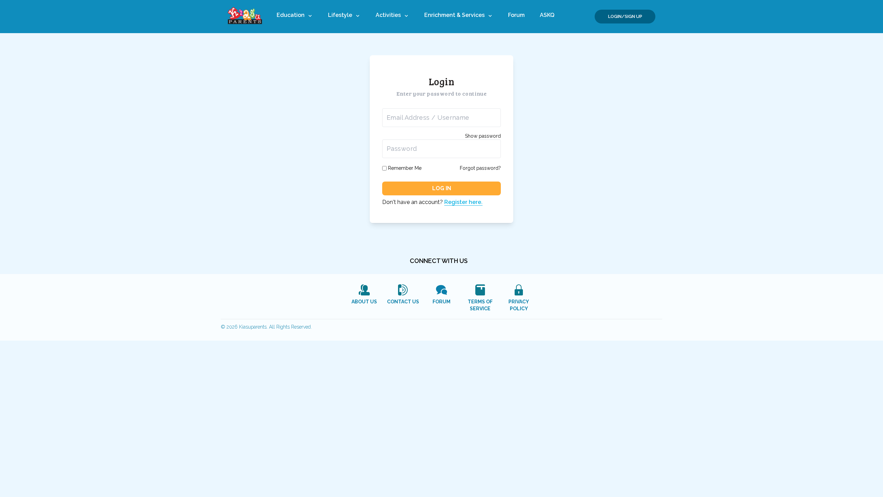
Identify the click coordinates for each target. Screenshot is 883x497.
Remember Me (404, 168)
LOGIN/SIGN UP (625, 16)
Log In (441, 188)
